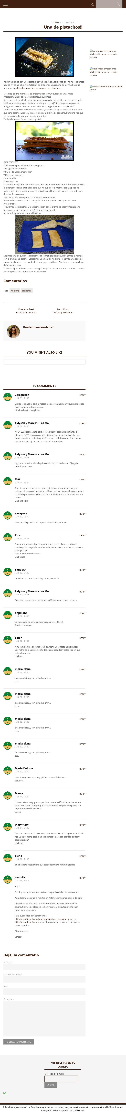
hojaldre (15, 290)
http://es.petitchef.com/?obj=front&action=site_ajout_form (43, 918)
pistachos (26, 290)
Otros (55, 22)
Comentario (8, 999)
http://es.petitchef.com (26, 922)
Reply (82, 395)
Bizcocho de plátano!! (26, 312)
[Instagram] (81, 4)
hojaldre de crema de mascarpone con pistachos (36, 88)
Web (5, 986)
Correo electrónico (12, 974)
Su (57, 103)
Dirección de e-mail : (54, 1073)
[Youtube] (88, 4)
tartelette (31, 84)
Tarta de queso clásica (62, 312)
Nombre (8, 962)
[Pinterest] (84, 4)
